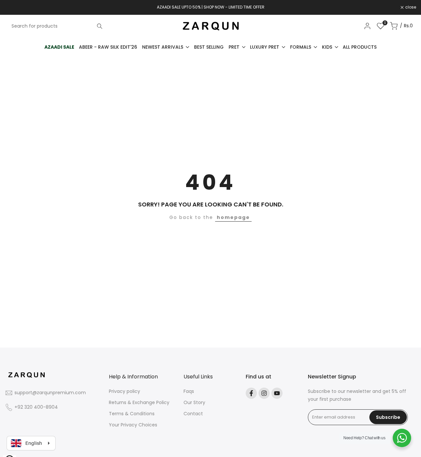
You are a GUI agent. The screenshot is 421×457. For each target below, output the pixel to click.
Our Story (194, 402)
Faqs (189, 391)
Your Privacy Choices (133, 424)
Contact (193, 413)
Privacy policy (124, 391)
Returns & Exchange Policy (139, 402)
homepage (233, 217)
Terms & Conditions (132, 413)
